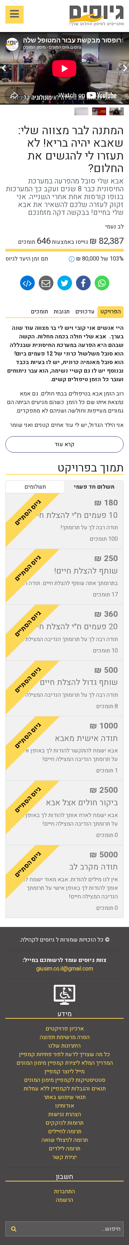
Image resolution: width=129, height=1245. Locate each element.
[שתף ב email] (45, 283)
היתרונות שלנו (64, 1046)
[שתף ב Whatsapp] (101, 283)
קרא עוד (64, 444)
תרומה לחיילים (64, 1131)
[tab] (110, 311)
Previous (125, 68)
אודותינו (64, 1106)
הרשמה (64, 1200)
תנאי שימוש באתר (65, 1097)
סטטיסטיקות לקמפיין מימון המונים (64, 1080)
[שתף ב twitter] (63, 283)
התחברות (64, 1191)
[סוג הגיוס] (72, 258)
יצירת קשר (64, 1157)
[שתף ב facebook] (82, 283)
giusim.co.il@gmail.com (64, 968)
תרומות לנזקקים (64, 1123)
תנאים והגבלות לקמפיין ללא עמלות (65, 1088)
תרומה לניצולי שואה (65, 1140)
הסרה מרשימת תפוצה (65, 1037)
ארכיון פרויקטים (65, 1028)
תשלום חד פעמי (94, 487)
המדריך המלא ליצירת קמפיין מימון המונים (64, 1063)
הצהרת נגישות (64, 1114)
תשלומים (35, 487)
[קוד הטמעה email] (27, 283)
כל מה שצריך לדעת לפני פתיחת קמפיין (64, 1054)
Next (3, 68)
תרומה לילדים (64, 1148)
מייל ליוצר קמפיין (64, 1071)
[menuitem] (64, 1028)
